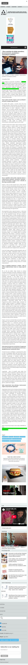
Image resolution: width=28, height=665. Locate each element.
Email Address (4, 649)
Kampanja (4, 531)
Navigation (14, 47)
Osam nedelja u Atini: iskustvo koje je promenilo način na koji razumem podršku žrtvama (17, 560)
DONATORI (2, 611)
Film (3, 505)
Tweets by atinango (4, 662)
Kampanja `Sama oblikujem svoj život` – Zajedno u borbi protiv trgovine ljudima (13, 547)
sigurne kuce (22, 436)
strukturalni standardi (16, 438)
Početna (3, 6)
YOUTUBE (3, 630)
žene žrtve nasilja (5, 440)
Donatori (14, 6)
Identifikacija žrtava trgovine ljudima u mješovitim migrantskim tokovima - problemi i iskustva (18, 597)
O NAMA (2, 607)
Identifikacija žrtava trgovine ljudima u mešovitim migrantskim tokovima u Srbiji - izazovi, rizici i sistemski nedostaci (14, 589)
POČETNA (2, 604)
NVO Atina (11, 436)
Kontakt (20, 6)
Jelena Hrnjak (5, 436)
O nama (8, 6)
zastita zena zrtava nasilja (15, 440)
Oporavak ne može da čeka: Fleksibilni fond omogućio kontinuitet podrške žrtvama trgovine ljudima (18, 555)
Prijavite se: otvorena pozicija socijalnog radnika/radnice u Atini (16, 570)
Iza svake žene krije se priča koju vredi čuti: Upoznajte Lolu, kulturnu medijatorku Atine (17, 576)
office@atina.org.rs (8, 633)
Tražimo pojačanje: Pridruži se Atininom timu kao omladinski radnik (17, 565)
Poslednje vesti (6, 550)
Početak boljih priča (6, 528)
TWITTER (3, 627)
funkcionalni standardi (6, 438)
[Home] (14, 14)
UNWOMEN (16, 436)
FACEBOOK (4, 623)
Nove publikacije (6, 582)
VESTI (1, 614)
